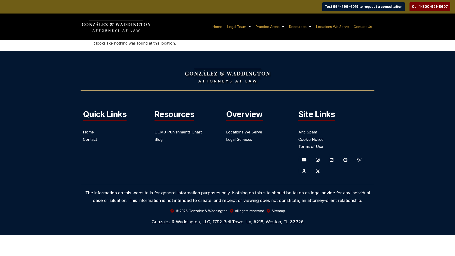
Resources (298, 26)
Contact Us (363, 26)
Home (217, 26)
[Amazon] (304, 171)
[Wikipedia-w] (359, 159)
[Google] (345, 159)
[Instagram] (317, 159)
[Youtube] (304, 159)
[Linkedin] (331, 159)
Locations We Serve (332, 26)
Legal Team (236, 26)
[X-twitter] (317, 171)
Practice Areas (267, 26)
